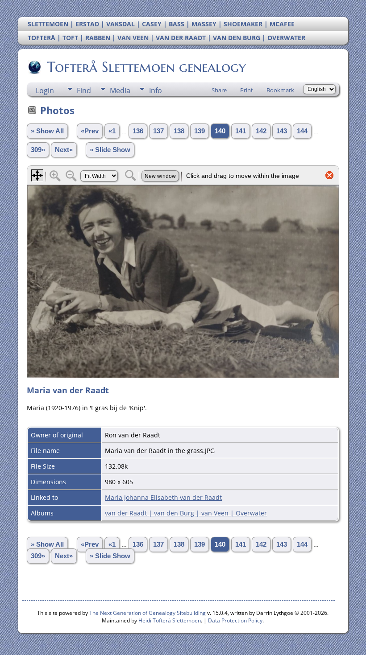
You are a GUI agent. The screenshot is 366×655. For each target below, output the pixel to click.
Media (120, 90)
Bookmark (280, 90)
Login (45, 90)
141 (240, 131)
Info (155, 90)
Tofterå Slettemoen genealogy (146, 67)
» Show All (47, 131)
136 (138, 131)
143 (281, 131)
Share (219, 90)
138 (179, 131)
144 (302, 131)
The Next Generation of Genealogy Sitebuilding (147, 613)
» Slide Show (110, 149)
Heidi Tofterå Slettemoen (169, 620)
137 (158, 131)
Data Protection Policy (235, 620)
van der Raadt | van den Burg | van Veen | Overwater (186, 513)
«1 (112, 131)
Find (84, 90)
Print (246, 90)
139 (199, 131)
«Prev (90, 131)
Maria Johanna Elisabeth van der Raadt (163, 497)
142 (261, 131)
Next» (64, 149)
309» (38, 149)
